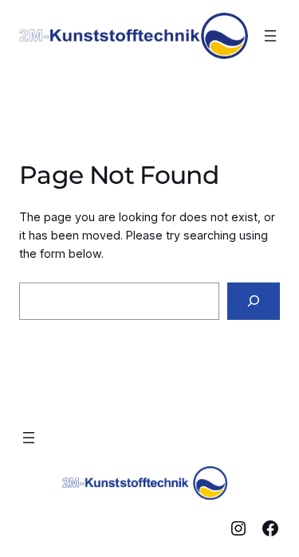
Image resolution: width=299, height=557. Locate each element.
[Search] (253, 301)
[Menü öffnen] (270, 35)
